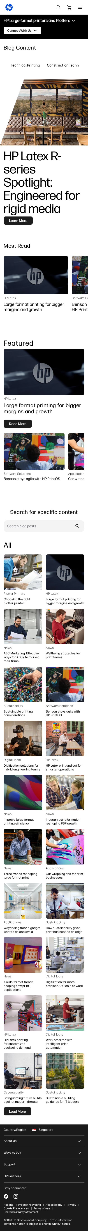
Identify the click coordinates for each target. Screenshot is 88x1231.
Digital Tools (12, 760)
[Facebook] (6, 1196)
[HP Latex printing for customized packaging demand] (23, 1013)
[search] (58, 7)
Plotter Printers (14, 594)
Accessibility (54, 1204)
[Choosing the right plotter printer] (23, 572)
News (8, 648)
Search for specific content (44, 512)
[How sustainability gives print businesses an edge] (65, 901)
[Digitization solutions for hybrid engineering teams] (23, 738)
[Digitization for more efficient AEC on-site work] (65, 955)
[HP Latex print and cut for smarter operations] (65, 738)
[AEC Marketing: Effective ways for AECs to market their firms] (23, 626)
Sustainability (13, 706)
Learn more (18, 220)
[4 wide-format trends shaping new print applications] (23, 955)
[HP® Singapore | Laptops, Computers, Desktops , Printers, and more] (9, 7)
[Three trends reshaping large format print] (23, 847)
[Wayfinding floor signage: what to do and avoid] (23, 901)
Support (9, 1164)
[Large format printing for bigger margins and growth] (36, 275)
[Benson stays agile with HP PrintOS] (34, 451)
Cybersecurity (14, 1092)
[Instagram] (16, 1196)
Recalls (9, 1204)
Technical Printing (25, 65)
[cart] (69, 7)
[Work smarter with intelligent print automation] (65, 1013)
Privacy (71, 1204)
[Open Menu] (80, 7)
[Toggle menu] (74, 21)
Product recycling (29, 1204)
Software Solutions (17, 474)
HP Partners (12, 1176)
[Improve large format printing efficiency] (23, 792)
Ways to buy (12, 1153)
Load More (17, 1111)
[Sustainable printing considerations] (23, 684)
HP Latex (10, 298)
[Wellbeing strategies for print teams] (65, 626)
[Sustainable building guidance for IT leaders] (65, 1071)
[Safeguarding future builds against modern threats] (23, 1071)
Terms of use (42, 1208)
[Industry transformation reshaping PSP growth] (65, 792)
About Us (10, 1141)
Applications (77, 474)
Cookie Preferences (16, 1208)
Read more (17, 423)
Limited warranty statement (21, 1212)
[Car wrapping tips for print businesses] (65, 847)
